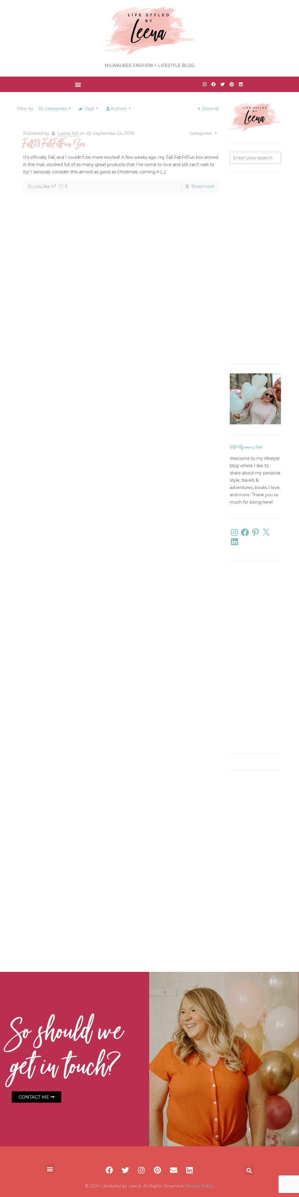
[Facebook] (213, 84)
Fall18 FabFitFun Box (54, 144)
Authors (119, 108)
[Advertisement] (255, 268)
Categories (56, 108)
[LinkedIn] (234, 541)
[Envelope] (173, 1170)
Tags (89, 108)
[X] (266, 532)
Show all (210, 108)
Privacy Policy (199, 1186)
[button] (78, 84)
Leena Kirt (68, 133)
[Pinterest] (231, 84)
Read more (202, 186)
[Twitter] (222, 84)
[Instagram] (204, 84)
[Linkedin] (240, 84)
